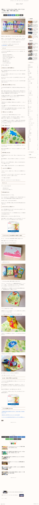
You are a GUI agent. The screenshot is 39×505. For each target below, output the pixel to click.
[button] (21, 15)
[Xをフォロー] (11, 443)
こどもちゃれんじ (4, 45)
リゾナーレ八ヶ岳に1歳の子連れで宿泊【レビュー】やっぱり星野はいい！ (13, 417)
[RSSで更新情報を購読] (15, 443)
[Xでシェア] (5, 15)
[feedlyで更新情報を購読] (13, 443)
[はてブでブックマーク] (13, 15)
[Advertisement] (13, 428)
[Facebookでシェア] (9, 15)
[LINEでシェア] (17, 15)
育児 (2, 420)
